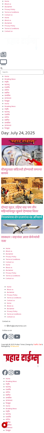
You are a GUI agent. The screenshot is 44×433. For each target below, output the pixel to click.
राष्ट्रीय (7, 81)
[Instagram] (11, 336)
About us (8, 4)
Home (7, 17)
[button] (22, 68)
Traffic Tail (37, 344)
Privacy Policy (10, 9)
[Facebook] (5, 336)
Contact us (9, 15)
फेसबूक (7, 101)
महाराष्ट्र (7, 84)
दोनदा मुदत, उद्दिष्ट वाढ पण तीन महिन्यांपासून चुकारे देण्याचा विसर (19, 209)
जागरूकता (8, 98)
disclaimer (8, 6)
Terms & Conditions (12, 12)
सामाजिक (7, 95)
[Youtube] (17, 336)
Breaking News (10, 79)
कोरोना (7, 90)
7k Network (14, 346)
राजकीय (7, 87)
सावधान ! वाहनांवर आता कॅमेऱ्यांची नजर (20, 239)
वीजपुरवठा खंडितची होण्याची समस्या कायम (21, 171)
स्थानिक (7, 92)
